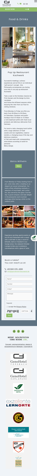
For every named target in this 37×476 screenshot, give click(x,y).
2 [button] (17, 67)
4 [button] (21, 67)
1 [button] (15, 67)
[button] (4, 48)
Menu (18, 166)
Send (9, 315)
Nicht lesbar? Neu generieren (32, 311)
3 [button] (19, 67)
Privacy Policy (21, 307)
